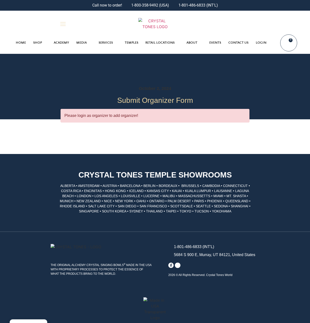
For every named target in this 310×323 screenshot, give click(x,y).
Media (81, 42)
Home (21, 42)
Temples (131, 42)
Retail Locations (160, 42)
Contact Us (238, 42)
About (191, 42)
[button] (247, 24)
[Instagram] (177, 265)
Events (215, 42)
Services (106, 42)
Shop (37, 42)
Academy (61, 42)
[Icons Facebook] (171, 265)
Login (261, 42)
